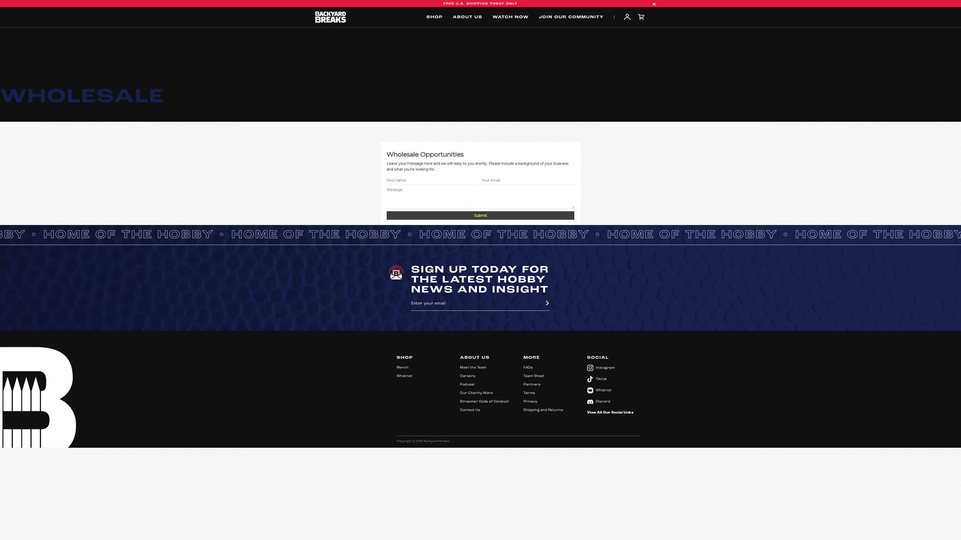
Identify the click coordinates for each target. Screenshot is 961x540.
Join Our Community (571, 17)
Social (598, 358)
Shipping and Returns (543, 410)
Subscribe (545, 302)
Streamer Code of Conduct (484, 402)
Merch (403, 368)
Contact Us (470, 410)
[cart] (642, 17)
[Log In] (627, 17)
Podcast (467, 384)
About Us (468, 17)
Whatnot (405, 376)
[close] (654, 4)
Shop (434, 17)
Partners (532, 384)
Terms (529, 393)
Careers (467, 376)
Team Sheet (534, 376)
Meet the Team (473, 368)
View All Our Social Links (610, 412)
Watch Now (511, 17)
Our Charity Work (476, 393)
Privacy (531, 402)
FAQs (528, 368)
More (532, 358)
